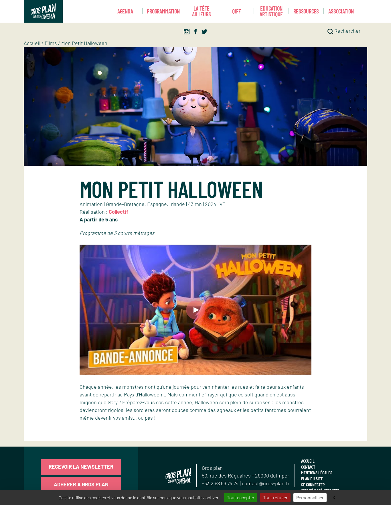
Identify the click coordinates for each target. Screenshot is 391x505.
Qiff (236, 11)
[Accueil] (43, 11)
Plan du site (312, 478)
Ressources (306, 11)
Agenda (125, 11)
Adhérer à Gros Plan (81, 484)
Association (341, 11)
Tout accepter (240, 497)
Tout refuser (275, 497)
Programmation (163, 11)
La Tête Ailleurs (201, 11)
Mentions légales (316, 472)
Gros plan (212, 468)
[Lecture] (195, 309)
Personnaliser (310, 497)
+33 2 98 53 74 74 (221, 483)
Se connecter (313, 484)
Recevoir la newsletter (81, 466)
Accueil (32, 43)
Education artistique (271, 11)
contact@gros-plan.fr (265, 483)
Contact (308, 466)
